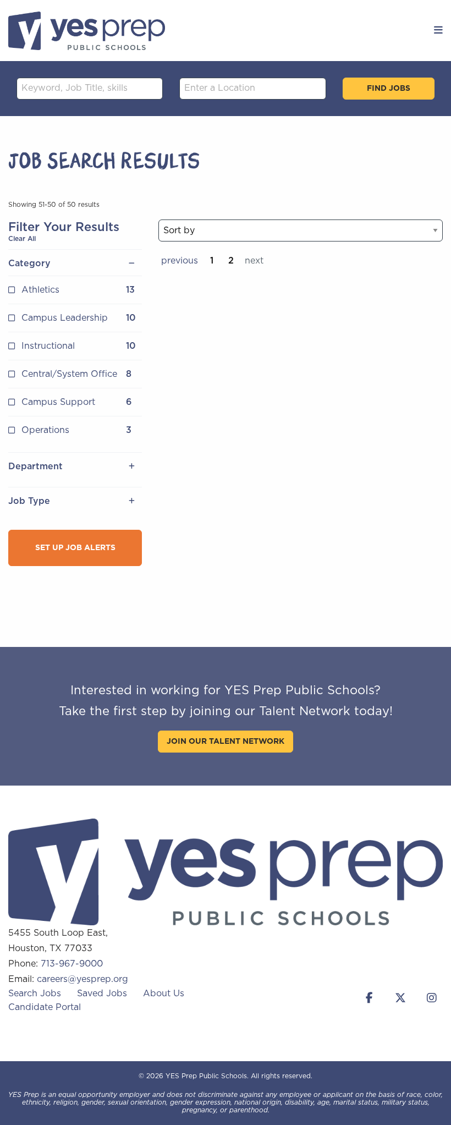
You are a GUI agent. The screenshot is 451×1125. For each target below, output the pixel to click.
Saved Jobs (102, 993)
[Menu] (438, 30)
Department (35, 466)
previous (179, 260)
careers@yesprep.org (82, 979)
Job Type (29, 501)
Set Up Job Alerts (75, 548)
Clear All (22, 238)
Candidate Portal (44, 1007)
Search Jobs (34, 993)
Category (29, 263)
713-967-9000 (72, 963)
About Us (163, 993)
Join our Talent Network (225, 741)
